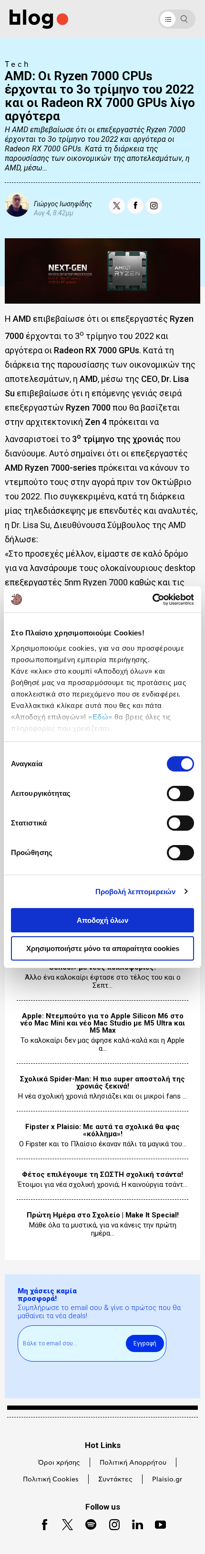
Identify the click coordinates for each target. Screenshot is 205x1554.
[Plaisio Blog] (39, 19)
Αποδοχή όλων (102, 920)
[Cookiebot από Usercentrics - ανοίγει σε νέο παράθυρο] (152, 599)
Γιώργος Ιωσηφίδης (63, 203)
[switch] (180, 793)
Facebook (41, 1523)
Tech (18, 64)
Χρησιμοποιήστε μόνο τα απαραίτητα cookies (102, 948)
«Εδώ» (100, 717)
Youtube (156, 1523)
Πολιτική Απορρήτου (133, 1462)
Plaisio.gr (167, 1479)
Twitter (63, 1523)
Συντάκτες (115, 1479)
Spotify (86, 1523)
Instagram (111, 1523)
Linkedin (133, 1523)
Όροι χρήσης (59, 1462)
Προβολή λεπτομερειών (135, 892)
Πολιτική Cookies (51, 1479)
